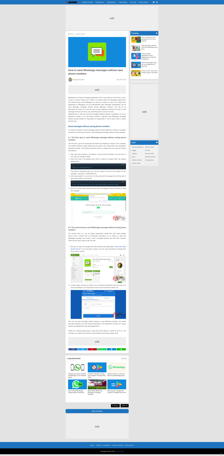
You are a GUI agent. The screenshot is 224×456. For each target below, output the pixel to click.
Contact (98, 445)
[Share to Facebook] (73, 349)
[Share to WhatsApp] (102, 349)
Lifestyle (134, 153)
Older (123, 406)
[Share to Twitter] (82, 349)
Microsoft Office (149, 153)
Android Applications (137, 147)
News (133, 156)
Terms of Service (117, 445)
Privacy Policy (129, 445)
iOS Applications (149, 160)
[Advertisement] (112, 18)
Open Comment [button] (97, 411)
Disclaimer (106, 445)
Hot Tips (133, 2)
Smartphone (99, 2)
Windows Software (150, 156)
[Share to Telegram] (111, 349)
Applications (111, 2)
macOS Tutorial (136, 163)
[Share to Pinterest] (92, 349)
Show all (124, 358)
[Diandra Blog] (72, 2)
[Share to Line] (121, 349)
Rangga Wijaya (77, 79)
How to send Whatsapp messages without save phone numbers (95, 72)
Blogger (134, 150)
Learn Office (123, 2)
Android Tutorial (87, 2)
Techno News (143, 2)
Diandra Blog (120, 451)
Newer (116, 406)
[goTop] (221, 453)
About (92, 445)
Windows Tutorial (136, 160)
